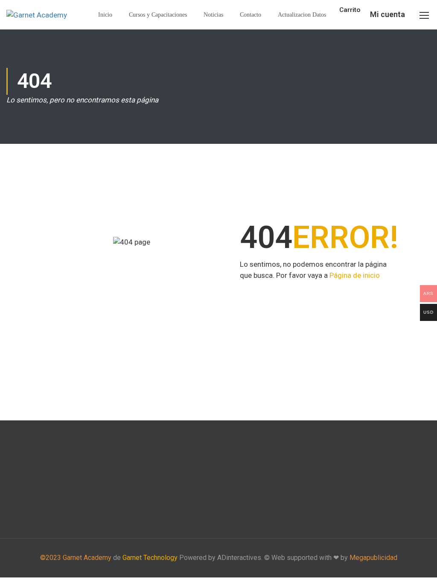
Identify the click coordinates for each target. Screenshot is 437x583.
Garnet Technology (150, 558)
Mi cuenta (387, 14)
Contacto (250, 15)
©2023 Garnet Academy (75, 558)
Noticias (213, 15)
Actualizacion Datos (302, 15)
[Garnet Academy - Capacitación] (38, 14)
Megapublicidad (373, 558)
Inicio (105, 15)
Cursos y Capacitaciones (158, 15)
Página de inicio (354, 275)
